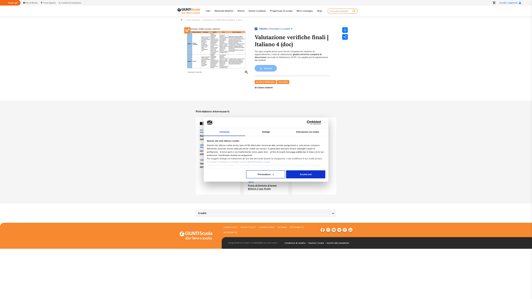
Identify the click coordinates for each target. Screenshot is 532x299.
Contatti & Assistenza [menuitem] (71, 3)
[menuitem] (323, 230)
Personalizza (264, 174)
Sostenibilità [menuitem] (297, 227)
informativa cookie (260, 162)
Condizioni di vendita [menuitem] (295, 243)
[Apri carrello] (494, 2)
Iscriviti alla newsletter (338, 243)
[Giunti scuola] (199, 235)
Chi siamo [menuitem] (282, 227)
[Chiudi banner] (324, 122)
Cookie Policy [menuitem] (231, 227)
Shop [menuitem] (319, 11)
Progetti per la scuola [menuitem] (281, 11)
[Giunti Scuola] (188, 11)
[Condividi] (345, 37)
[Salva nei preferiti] (345, 30)
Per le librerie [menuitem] (32, 3)
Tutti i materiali (193, 20)
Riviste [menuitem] (241, 11)
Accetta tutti (306, 174)
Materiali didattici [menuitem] (224, 11)
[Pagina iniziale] (181, 19)
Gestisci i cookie (316, 243)
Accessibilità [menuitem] (230, 232)
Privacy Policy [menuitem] (248, 227)
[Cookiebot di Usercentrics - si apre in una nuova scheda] (309, 123)
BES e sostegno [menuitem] (305, 11)
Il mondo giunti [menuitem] (267, 227)
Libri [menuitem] (208, 11)
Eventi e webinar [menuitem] (257, 11)
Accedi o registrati (508, 3)
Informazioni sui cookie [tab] (307, 132)
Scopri (11, 3)
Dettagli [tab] (266, 132)
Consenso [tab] (224, 132)
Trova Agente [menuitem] (49, 3)
